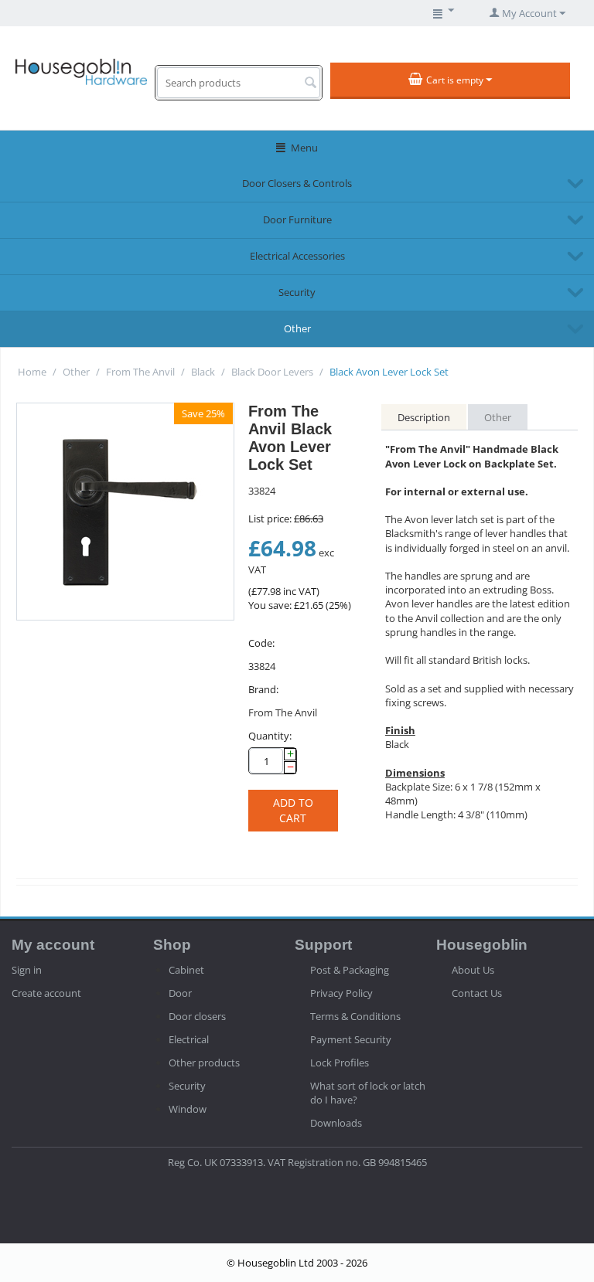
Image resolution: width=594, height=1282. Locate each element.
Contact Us (477, 993)
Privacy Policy (341, 993)
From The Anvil (140, 372)
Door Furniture (297, 219)
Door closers (197, 1016)
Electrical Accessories (297, 256)
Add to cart (293, 810)
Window (188, 1109)
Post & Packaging (349, 970)
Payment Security (350, 1039)
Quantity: (270, 736)
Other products (204, 1062)
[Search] (310, 83)
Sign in (27, 970)
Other (297, 328)
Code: (261, 643)
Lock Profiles (339, 1062)
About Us (473, 970)
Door (180, 993)
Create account (46, 993)
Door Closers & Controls (297, 183)
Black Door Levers (272, 372)
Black (203, 372)
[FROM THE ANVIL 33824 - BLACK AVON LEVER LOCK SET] (125, 511)
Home (32, 372)
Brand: (263, 689)
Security (297, 292)
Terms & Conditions (355, 1016)
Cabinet (186, 970)
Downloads (336, 1123)
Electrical (189, 1039)
